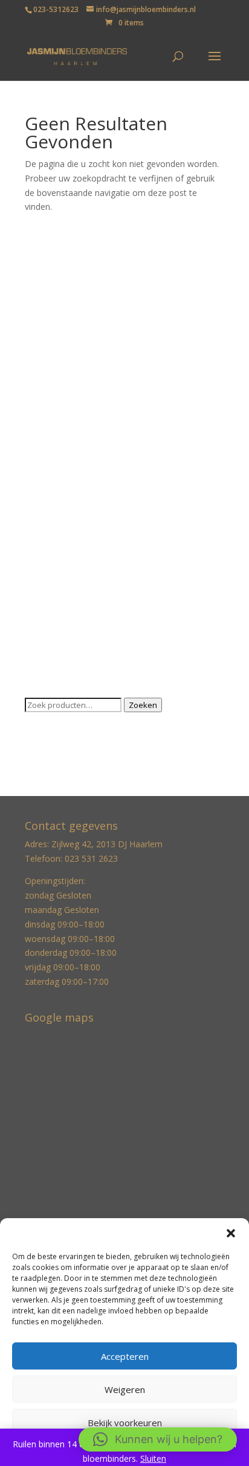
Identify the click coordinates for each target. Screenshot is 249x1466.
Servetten (43, 579)
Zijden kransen (53, 672)
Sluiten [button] (153, 1458)
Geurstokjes (48, 356)
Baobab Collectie (58, 263)
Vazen (36, 616)
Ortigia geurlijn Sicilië (65, 542)
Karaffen (41, 449)
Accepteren (125, 1356)
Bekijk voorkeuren (125, 1423)
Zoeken (143, 705)
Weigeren (125, 1389)
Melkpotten (47, 505)
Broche (39, 300)
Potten (38, 560)
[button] (231, 1233)
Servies (39, 598)
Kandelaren (47, 430)
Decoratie (44, 337)
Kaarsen (41, 393)
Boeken (40, 282)
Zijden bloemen (55, 653)
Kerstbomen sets (58, 467)
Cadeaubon (47, 319)
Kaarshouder (50, 412)
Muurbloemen (52, 523)
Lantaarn (42, 486)
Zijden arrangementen (68, 634)
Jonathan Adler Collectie (71, 375)
